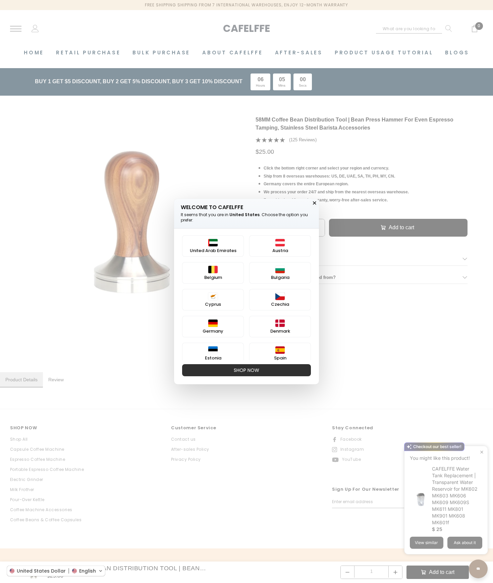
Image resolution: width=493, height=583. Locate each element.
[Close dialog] (314, 203)
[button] (56, 571)
